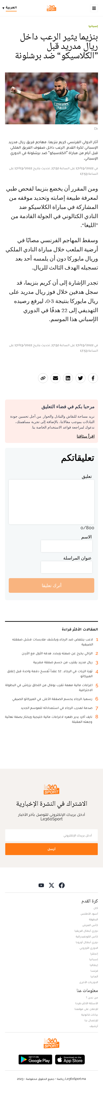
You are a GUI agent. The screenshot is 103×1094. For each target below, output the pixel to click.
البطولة (93, 919)
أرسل (52, 849)
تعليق (87, 476)
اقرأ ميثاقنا (85, 436)
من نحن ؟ (92, 997)
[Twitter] (51, 885)
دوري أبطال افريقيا (86, 930)
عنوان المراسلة (77, 558)
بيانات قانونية (89, 1014)
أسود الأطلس (89, 913)
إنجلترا (94, 953)
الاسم (86, 536)
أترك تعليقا (52, 585)
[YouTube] (41, 885)
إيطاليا (94, 965)
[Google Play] (35, 1059)
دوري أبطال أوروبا (87, 942)
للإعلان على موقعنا (86, 1009)
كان (96, 908)
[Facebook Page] (62, 885)
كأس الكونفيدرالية (87, 936)
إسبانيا (93, 26)
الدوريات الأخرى (88, 982)
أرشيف (94, 1026)
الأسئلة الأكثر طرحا (86, 1003)
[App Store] (70, 1059)
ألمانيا (94, 976)
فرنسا (94, 970)
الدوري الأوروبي (89, 948)
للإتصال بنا (91, 1020)
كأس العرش (90, 925)
